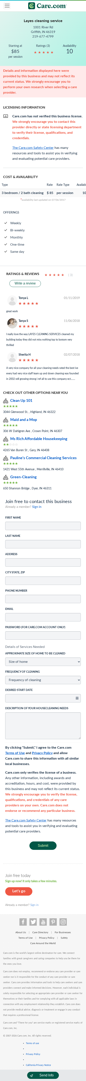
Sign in (36, 506)
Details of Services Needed (25, 646)
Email (9, 609)
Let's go (18, 891)
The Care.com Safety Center (26, 820)
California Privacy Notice (38, 1065)
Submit (43, 845)
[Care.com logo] (45, 6)
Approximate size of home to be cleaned (35, 653)
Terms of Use (15, 753)
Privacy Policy (42, 753)
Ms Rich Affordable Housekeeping (38, 439)
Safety (64, 938)
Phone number (16, 591)
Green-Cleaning (23, 477)
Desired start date (19, 690)
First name (13, 517)
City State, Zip (15, 572)
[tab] (43, 647)
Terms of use (32, 1043)
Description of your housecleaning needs (36, 708)
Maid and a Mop (23, 420)
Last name (12, 536)
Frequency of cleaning (22, 672)
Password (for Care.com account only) (35, 627)
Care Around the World (43, 943)
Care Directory (40, 932)
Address (11, 554)
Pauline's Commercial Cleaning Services (43, 458)
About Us (20, 932)
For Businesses (63, 932)
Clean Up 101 (21, 401)
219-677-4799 (43, 36)
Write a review (25, 283)
